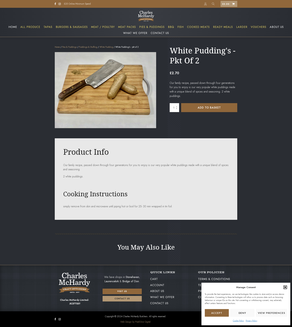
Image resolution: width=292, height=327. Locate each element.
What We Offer (162, 297)
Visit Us (122, 291)
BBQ (171, 27)
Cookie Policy (238, 320)
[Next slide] (234, 256)
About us (157, 291)
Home (12, 27)
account (157, 285)
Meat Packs (127, 27)
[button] (285, 287)
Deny (242, 313)
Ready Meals (223, 27)
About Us (277, 27)
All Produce (30, 27)
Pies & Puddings (152, 27)
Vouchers (258, 27)
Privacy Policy (251, 320)
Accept (216, 313)
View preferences (271, 313)
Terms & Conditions (214, 279)
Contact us (122, 298)
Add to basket (209, 108)
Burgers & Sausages (72, 27)
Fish (180, 27)
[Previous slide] (57, 256)
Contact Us (160, 33)
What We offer (135, 33)
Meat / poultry (103, 27)
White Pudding (106, 47)
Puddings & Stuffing (88, 47)
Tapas (48, 27)
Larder (241, 27)
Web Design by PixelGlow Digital (135, 321)
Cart (154, 279)
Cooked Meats (198, 27)
